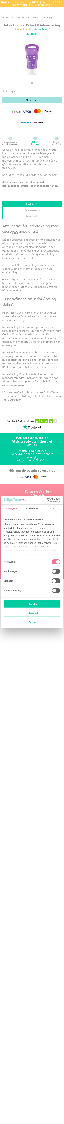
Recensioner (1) (32, 210)
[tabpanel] (32, 59)
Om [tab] (52, 508)
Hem (5, 17)
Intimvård (15, 17)
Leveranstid (32, 216)
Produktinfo (32, 204)
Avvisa (32, 622)
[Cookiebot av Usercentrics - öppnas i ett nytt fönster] (46, 500)
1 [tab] (32, 83)
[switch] (56, 571)
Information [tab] (32, 508)
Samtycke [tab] (11, 508)
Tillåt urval (32, 613)
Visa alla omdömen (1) (39, 29)
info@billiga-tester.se (32, 450)
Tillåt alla (32, 604)
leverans (35, 143)
